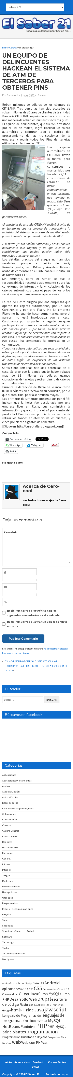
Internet (6, 869)
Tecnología (8, 942)
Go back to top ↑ (56, 1074)
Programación (10, 903)
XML (45, 1043)
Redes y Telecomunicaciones (17, 908)
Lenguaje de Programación (21, 1015)
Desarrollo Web (23, 999)
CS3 (31, 989)
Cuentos (6, 825)
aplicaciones (11, 988)
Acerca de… (22, 1062)
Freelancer (7, 853)
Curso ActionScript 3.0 (56, 989)
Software (7, 936)
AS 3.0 (24, 989)
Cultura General (10, 830)
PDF (33, 1027)
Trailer (5, 948)
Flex (41, 1005)
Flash (23, 1005)
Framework (58, 1004)
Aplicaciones (9, 774)
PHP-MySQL (56, 1026)
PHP (41, 1026)
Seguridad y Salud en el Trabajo (18, 931)
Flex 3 (47, 1005)
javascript (55, 1009)
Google (6, 1010)
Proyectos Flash (57, 1037)
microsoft (42, 1021)
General (42, 95)
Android (52, 983)
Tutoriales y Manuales (13, 953)
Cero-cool (12, 95)
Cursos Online (9, 836)
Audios (6, 786)
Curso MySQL (49, 993)
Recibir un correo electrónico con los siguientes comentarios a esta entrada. (33, 613)
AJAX (40, 983)
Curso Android (10, 994)
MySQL (54, 1020)
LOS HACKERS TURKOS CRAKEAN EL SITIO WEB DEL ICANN (31, 661)
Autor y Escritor (10, 797)
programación (42, 1031)
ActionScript (9, 983)
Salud (5, 920)
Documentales (10, 847)
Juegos (6, 875)
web (16, 1042)
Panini (25, 1026)
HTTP (24, 1010)
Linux (32, 1021)
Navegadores (9, 892)
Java (39, 1009)
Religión (6, 914)
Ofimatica (7, 897)
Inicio (8, 1062)
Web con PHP (32, 1042)
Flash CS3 (33, 1005)
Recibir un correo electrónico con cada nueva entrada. (37, 624)
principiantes (14, 1032)
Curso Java (28, 993)
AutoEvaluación (11, 791)
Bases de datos (10, 802)
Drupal (44, 999)
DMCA (35, 1066)
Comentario (10, 532)
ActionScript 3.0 (27, 983)
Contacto (39, 1062)
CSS (38, 988)
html (15, 1010)
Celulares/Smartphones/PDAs (17, 808)
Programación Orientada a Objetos (24, 1037)
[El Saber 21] (36, 31)
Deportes (7, 841)
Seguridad (7, 925)
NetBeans (11, 1026)
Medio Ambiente (10, 886)
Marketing (7, 880)
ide (31, 1010)
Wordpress (8, 959)
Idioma (6, 864)
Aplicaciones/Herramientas (16, 780)
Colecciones (8, 813)
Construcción (9, 819)
